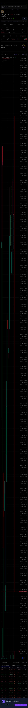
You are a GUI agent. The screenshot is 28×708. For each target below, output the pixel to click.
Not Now (7, 704)
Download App (20, 704)
